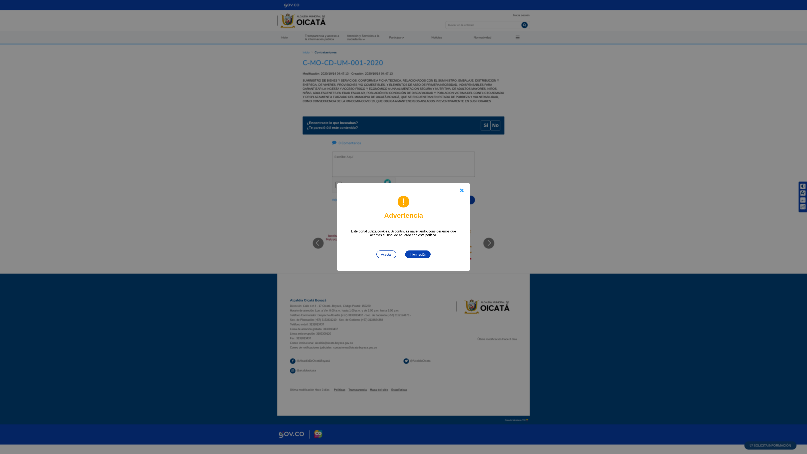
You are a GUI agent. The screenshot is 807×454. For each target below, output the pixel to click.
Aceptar (386, 254)
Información (418, 254)
